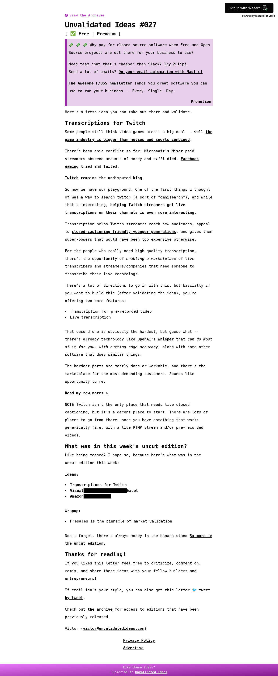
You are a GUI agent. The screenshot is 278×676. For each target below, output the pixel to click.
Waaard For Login (265, 15)
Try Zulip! (175, 64)
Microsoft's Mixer (163, 151)
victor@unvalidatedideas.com (113, 628)
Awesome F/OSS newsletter (105, 83)
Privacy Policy (139, 640)
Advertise (133, 648)
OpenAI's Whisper (155, 339)
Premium (106, 33)
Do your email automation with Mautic (159, 71)
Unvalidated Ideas (151, 672)
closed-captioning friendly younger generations (124, 231)
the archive (100, 609)
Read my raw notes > (86, 393)
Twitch (71, 178)
